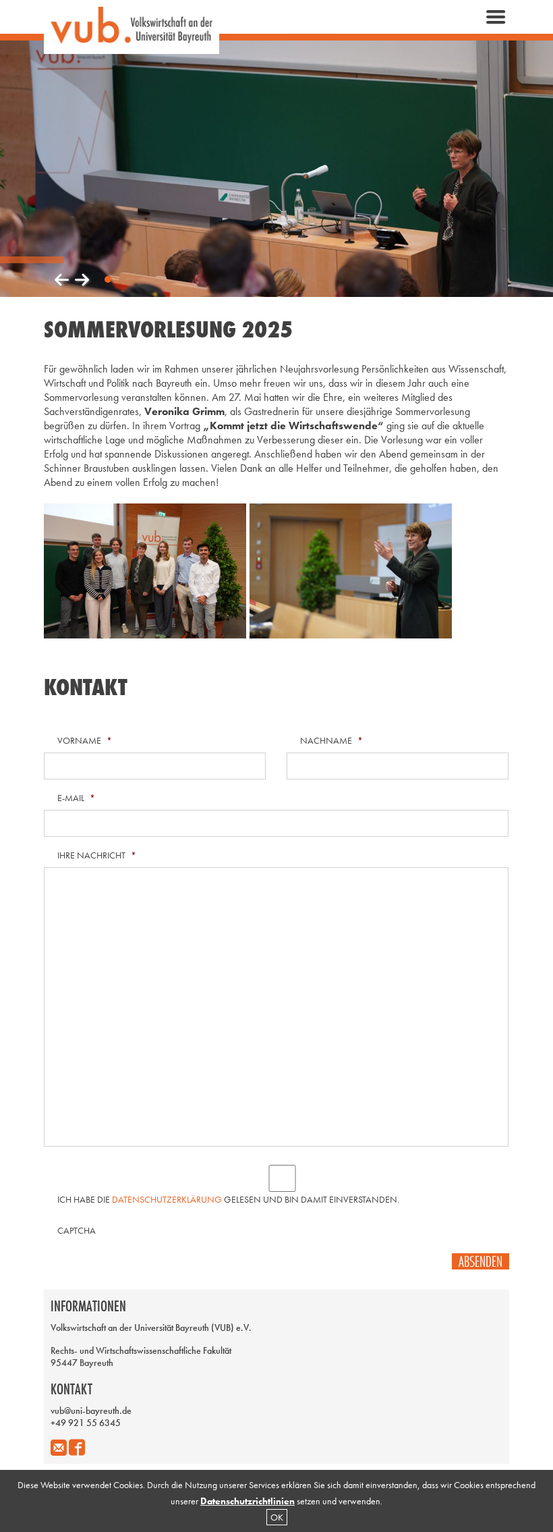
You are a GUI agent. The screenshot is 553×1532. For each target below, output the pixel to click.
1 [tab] (108, 279)
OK (276, 1517)
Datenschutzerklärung (167, 1199)
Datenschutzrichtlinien (247, 1501)
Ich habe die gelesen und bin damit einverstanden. (228, 1199)
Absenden (480, 1261)
